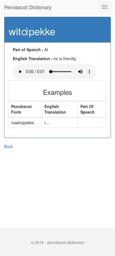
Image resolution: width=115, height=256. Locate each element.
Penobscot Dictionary (27, 7)
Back (8, 146)
